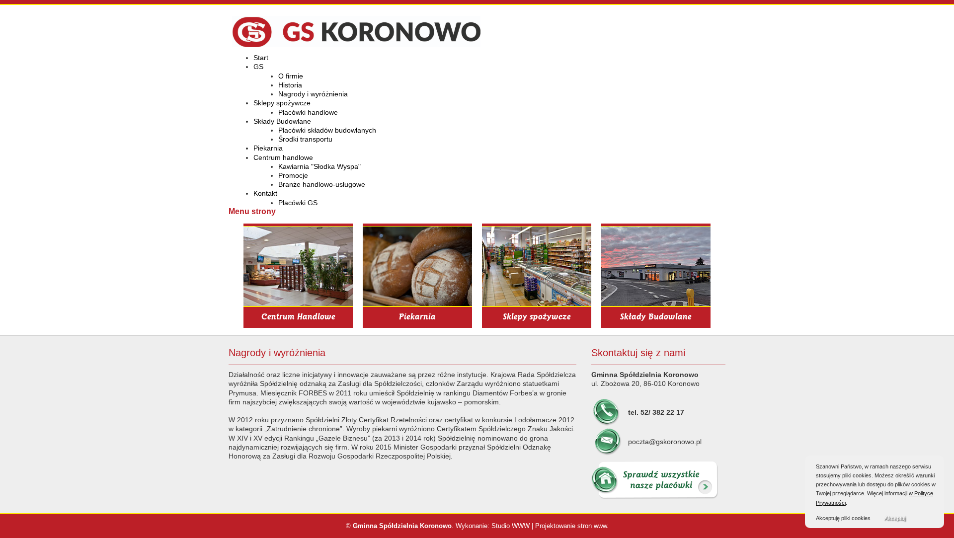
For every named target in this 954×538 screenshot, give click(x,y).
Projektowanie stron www (571, 526)
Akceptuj (894, 518)
